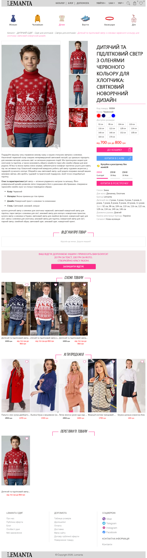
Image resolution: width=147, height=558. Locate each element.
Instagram (111, 527)
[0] (141, 4)
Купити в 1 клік (114, 158)
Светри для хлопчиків (65, 32)
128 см (123, 129)
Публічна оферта (14, 522)
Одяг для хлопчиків (44, 32)
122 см (112, 129)
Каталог (60, 3)
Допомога (83, 3)
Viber (109, 518)
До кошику (114, 149)
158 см (134, 133)
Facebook (111, 532)
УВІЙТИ (101, 3)
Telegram (111, 523)
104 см (121, 124)
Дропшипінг (60, 522)
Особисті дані (13, 529)
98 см (110, 124)
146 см (112, 133)
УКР (121, 3)
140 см (101, 133)
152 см (123, 133)
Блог (70, 3)
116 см (101, 129)
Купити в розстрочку (114, 183)
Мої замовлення (14, 532)
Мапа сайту (59, 532)
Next (26, 283)
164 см (101, 137)
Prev (5, 283)
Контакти (107, 544)
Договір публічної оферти (66, 536)
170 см (112, 137)
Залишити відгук (73, 266)
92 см (100, 124)
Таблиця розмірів (62, 518)
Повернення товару (64, 540)
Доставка (59, 529)
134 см (134, 129)
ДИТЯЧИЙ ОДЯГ (25, 32)
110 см (132, 124)
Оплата (57, 525)
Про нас (10, 518)
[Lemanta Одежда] (19, 556)
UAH (112, 3)
